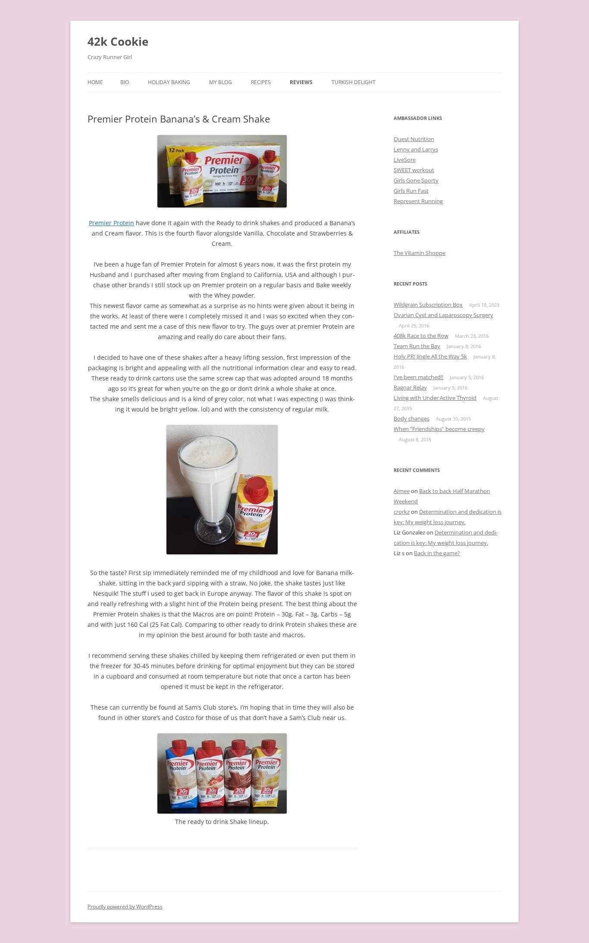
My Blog (220, 82)
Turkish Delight (354, 82)
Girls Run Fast (411, 191)
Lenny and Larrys (416, 149)
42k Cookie (118, 41)
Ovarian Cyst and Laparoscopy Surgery (443, 315)
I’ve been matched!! (418, 377)
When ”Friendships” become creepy (439, 429)
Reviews (301, 82)
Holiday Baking (169, 82)
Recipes (261, 82)
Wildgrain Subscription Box (428, 304)
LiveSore (405, 159)
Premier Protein (111, 223)
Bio (124, 82)
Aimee (402, 491)
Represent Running (418, 201)
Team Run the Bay (417, 346)
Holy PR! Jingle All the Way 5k (430, 356)
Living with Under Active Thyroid (435, 398)
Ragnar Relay (410, 387)
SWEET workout (414, 170)
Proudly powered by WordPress (125, 906)
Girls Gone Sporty (416, 180)
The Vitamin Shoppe (419, 253)
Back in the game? (437, 553)
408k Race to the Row (421, 335)
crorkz (402, 512)
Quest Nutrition (414, 139)
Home (95, 82)
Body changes (411, 418)
